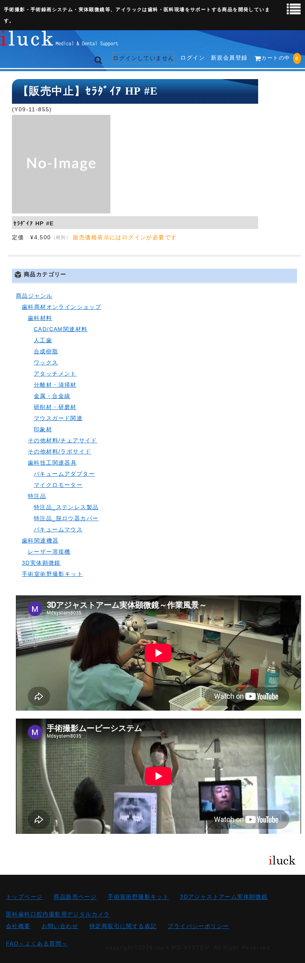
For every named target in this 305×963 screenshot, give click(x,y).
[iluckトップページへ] (59, 40)
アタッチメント (55, 373)
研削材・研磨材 (55, 407)
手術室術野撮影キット (52, 574)
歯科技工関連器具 (52, 462)
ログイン (192, 57)
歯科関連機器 (40, 540)
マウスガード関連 (58, 418)
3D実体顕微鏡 (41, 563)
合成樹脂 (46, 351)
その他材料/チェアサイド (62, 440)
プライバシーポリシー (198, 926)
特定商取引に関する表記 (122, 926)
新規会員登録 (229, 57)
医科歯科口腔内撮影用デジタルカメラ (58, 914)
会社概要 (18, 926)
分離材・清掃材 (55, 385)
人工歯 (43, 340)
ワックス (46, 362)
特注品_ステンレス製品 (66, 507)
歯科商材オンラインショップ (61, 307)
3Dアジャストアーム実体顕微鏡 (224, 897)
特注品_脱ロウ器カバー (66, 518)
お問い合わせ (60, 926)
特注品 (37, 496)
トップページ (24, 897)
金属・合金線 (52, 396)
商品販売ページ (75, 897)
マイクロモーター (58, 485)
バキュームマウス (58, 529)
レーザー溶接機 (49, 551)
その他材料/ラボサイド (59, 451)
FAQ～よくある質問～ (37, 943)
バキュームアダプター (64, 474)
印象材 (43, 429)
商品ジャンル (34, 296)
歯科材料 (40, 318)
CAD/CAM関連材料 (60, 329)
